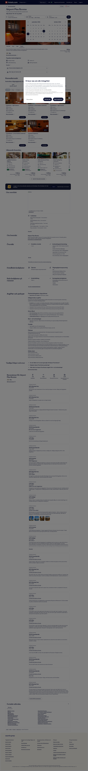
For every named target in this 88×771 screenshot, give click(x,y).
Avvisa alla (47, 99)
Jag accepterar (58, 99)
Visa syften (29, 99)
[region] (44, 90)
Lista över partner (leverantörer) (31, 94)
